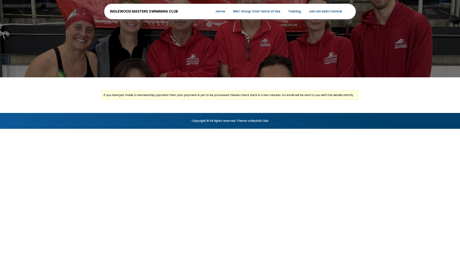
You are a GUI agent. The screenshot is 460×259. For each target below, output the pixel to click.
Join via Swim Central (325, 11)
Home (220, 11)
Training (294, 11)
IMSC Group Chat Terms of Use (256, 11)
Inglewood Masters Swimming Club (144, 11)
